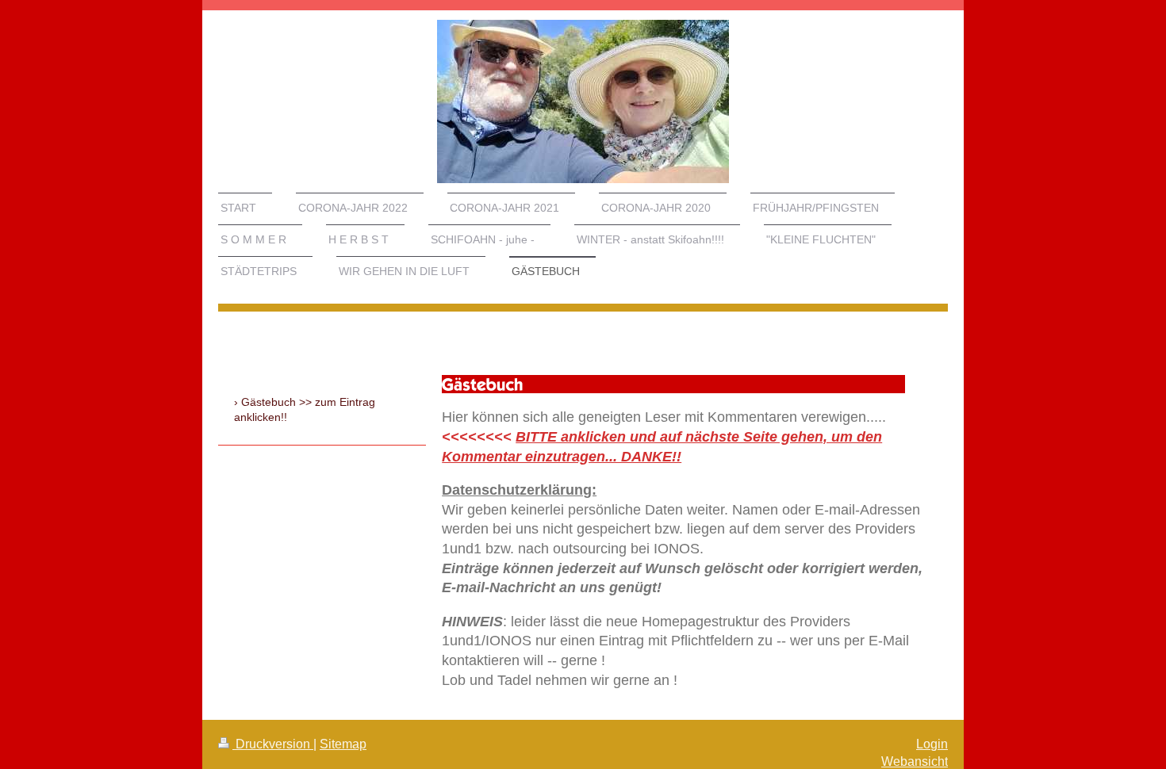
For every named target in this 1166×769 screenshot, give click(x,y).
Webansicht (914, 761)
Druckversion (272, 744)
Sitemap (343, 744)
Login (932, 744)
